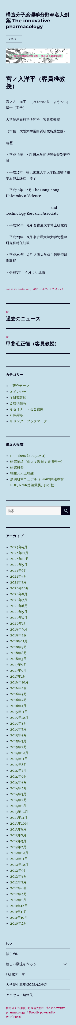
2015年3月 (18, 741)
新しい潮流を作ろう (21, 964)
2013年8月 (18, 829)
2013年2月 (18, 847)
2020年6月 (19, 606)
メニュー (14, 39)
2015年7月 (18, 729)
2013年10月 (19, 823)
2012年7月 (18, 882)
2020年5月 (18, 612)
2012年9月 (18, 870)
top (9, 943)
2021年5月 (18, 576)
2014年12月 (19, 753)
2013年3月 (18, 841)
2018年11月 (19, 641)
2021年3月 (18, 582)
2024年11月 (19, 553)
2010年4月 (18, 923)
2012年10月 (19, 864)
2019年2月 (18, 635)
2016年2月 (18, 700)
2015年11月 (19, 712)
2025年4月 (18, 547)
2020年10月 (19, 588)
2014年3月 (18, 794)
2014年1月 (18, 806)
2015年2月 (18, 747)
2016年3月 (18, 694)
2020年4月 (18, 617)
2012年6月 (18, 888)
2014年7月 (18, 770)
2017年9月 (18, 664)
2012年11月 (19, 859)
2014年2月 (18, 800)
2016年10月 (19, 682)
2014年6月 (18, 776)
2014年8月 (18, 764)
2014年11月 (19, 759)
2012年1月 (18, 900)
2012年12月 (19, 853)
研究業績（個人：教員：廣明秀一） (37, 461)
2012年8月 (18, 876)
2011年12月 (19, 906)
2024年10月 (19, 559)
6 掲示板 (16, 415)
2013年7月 (18, 835)
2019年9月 (18, 629)
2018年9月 (18, 647)
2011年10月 (19, 917)
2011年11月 (18, 911)
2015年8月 (18, 723)
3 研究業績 (18, 397)
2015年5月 (18, 735)
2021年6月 (18, 570)
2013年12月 (19, 811)
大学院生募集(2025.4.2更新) (27, 985)
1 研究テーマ (19, 386)
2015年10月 (19, 717)
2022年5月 (18, 564)
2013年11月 (18, 817)
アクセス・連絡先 (19, 995)
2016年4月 (18, 688)
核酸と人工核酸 (22, 473)
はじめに (12, 954)
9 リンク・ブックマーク (28, 421)
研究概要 (17, 467)
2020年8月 (18, 594)
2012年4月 (18, 894)
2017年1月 (18, 676)
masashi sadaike (17, 289)
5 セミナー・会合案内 (26, 409)
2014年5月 (18, 782)
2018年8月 (18, 653)
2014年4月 (18, 788)
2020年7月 (18, 600)
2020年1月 (18, 623)
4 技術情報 (18, 403)
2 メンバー (58, 289)
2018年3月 (18, 659)
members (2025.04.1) (28, 455)
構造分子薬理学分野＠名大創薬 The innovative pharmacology (37, 20)
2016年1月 (18, 706)
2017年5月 (18, 670)
